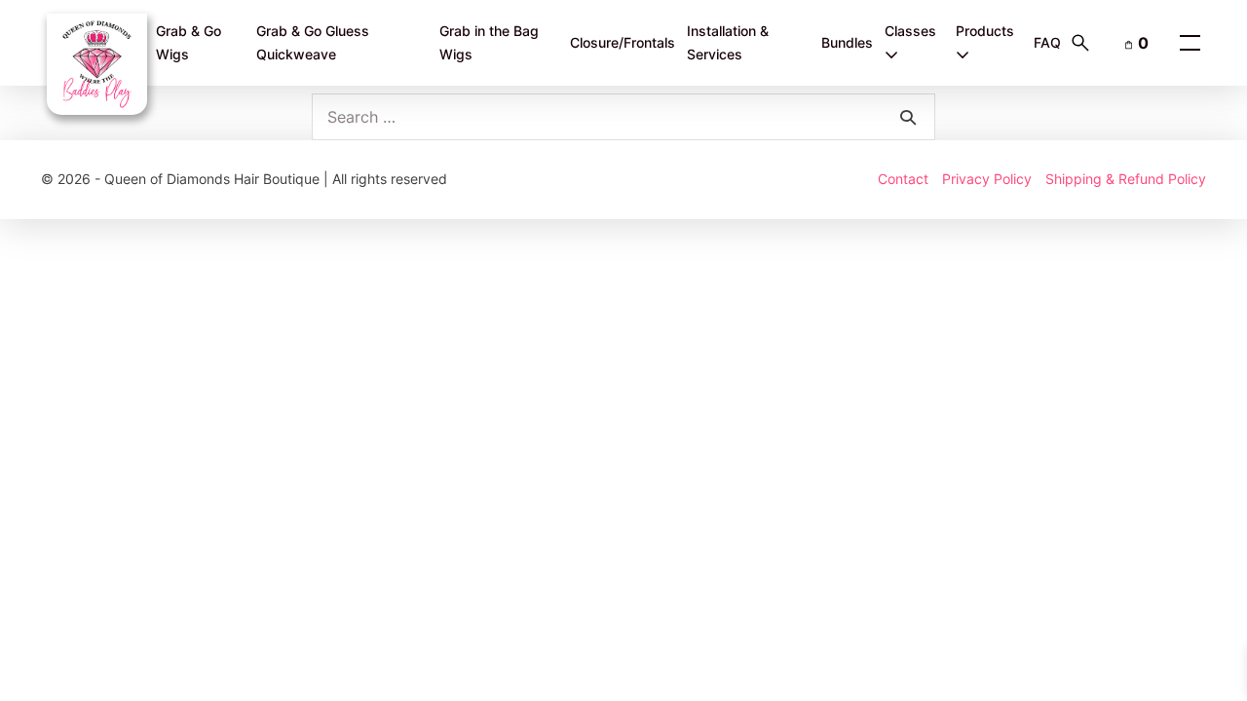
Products (985, 30)
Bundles (847, 42)
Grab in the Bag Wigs (489, 42)
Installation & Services (728, 42)
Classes (910, 30)
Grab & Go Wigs (188, 42)
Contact (903, 178)
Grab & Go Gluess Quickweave (312, 42)
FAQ (1047, 42)
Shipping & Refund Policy (1125, 178)
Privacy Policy (987, 178)
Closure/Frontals (622, 42)
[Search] (908, 116)
